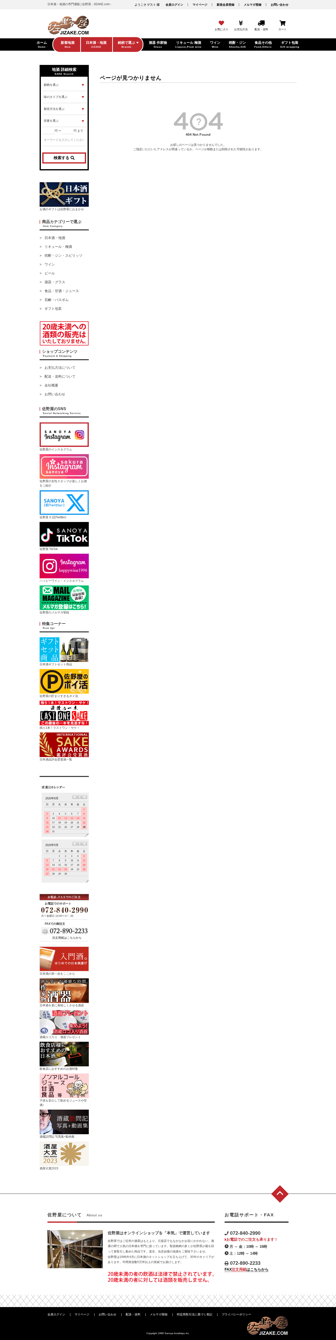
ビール (50, 273)
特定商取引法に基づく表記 (194, 1314)
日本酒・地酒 (55, 238)
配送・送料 (133, 1314)
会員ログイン (174, 4)
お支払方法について (60, 368)
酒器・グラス (55, 282)
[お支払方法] (241, 23)
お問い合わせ (280, 4)
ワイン (50, 264)
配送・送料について (60, 376)
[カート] (282, 23)
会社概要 (51, 385)
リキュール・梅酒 (58, 247)
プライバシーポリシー (236, 1314)
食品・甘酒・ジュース (62, 291)
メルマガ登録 (252, 4)
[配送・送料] (261, 23)
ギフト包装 (53, 309)
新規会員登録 (225, 4)
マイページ (200, 4)
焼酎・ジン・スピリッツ (63, 255)
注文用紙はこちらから (67, 937)
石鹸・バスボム (57, 300)
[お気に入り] (221, 23)
